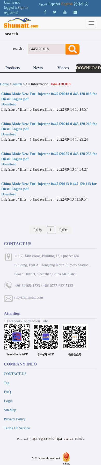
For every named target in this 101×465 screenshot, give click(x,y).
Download (9, 104)
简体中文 (81, 4)
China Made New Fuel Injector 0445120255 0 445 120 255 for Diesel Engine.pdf (49, 156)
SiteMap (10, 410)
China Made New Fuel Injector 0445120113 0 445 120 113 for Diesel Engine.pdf (49, 186)
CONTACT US (15, 374)
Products (12, 68)
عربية (43, 4)
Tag (6, 383)
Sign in (23, 8)
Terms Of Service (17, 428)
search (17, 84)
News (38, 68)
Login (8, 401)
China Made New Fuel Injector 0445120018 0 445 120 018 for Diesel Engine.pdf (49, 96)
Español (54, 4)
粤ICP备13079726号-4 (47, 439)
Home (4, 84)
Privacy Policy (14, 419)
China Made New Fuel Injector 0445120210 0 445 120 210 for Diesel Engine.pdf (49, 126)
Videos (63, 68)
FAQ (7, 392)
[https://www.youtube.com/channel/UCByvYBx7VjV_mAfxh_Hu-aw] (45, 12)
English (67, 4)
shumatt (68, 439)
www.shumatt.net (49, 458)
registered (11, 13)
